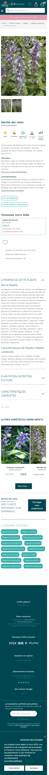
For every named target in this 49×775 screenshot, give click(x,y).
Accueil (3, 23)
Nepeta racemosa (11, 560)
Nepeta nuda (29, 554)
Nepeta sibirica (32, 560)
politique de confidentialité (22, 725)
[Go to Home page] (13, 4)
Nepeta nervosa (10, 554)
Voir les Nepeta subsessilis (14, 204)
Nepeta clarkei (29, 531)
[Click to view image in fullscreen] (23, 66)
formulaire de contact (25, 622)
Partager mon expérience (37, 505)
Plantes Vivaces (14, 23)
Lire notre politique (13, 761)
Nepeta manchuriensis (13, 549)
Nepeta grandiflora (11, 543)
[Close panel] (45, 736)
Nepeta (25, 23)
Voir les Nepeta (9, 198)
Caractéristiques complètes (12, 190)
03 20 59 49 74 (29, 620)
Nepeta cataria (9, 531)
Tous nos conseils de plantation (14, 172)
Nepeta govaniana (32, 537)
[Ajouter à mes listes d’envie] (5, 242)
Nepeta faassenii (10, 537)
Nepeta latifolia (33, 543)
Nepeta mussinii (36, 549)
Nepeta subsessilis (37, 23)
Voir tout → (24, 486)
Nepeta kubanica (33, 566)
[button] (29, 4)
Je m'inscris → (23, 719)
